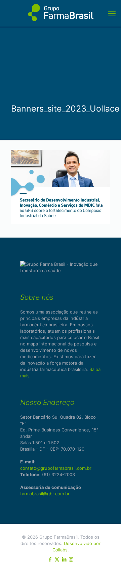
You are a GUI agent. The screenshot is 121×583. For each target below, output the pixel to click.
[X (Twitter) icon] (56, 559)
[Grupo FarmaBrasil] (60, 13)
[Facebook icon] (49, 559)
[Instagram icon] (71, 559)
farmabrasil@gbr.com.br (45, 493)
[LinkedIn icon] (64, 559)
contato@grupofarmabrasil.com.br (55, 468)
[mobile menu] (112, 13)
